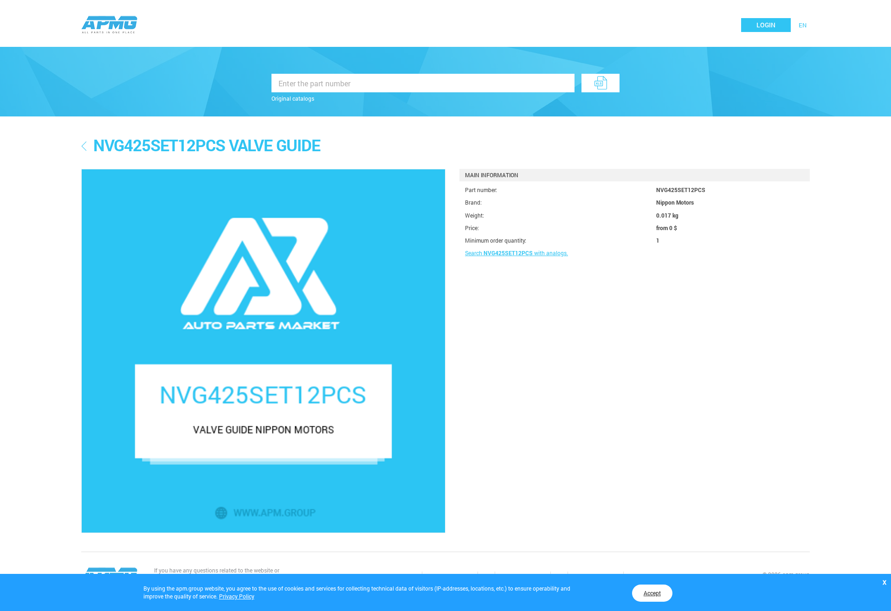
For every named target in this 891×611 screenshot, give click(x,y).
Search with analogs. (516, 253)
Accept (652, 593)
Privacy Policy (236, 596)
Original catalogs (292, 98)
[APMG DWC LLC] (109, 23)
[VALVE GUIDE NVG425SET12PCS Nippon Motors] (263, 351)
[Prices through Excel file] (600, 83)
